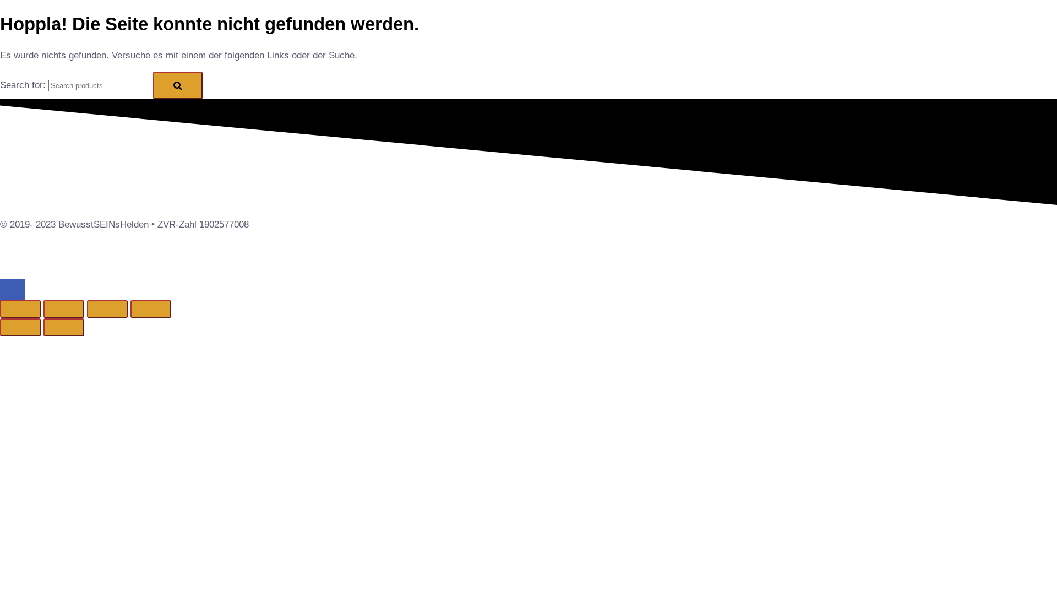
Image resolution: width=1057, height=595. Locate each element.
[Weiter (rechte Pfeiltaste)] (63, 327)
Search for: (23, 85)
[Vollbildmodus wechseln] (63, 309)
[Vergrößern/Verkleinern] (20, 309)
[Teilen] (107, 309)
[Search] (178, 85)
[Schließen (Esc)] (150, 309)
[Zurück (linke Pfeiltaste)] (20, 327)
